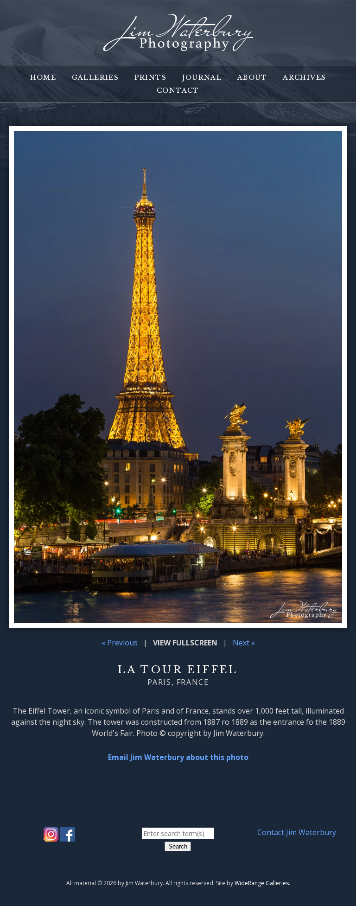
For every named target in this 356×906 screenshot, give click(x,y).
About (252, 77)
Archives (304, 77)
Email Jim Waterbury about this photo (178, 757)
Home (43, 77)
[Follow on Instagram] (51, 836)
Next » (244, 643)
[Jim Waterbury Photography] (178, 45)
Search (177, 846)
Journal (202, 77)
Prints (150, 77)
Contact (178, 90)
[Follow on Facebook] (67, 836)
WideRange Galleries (262, 883)
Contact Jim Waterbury (296, 832)
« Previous (120, 643)
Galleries (95, 77)
